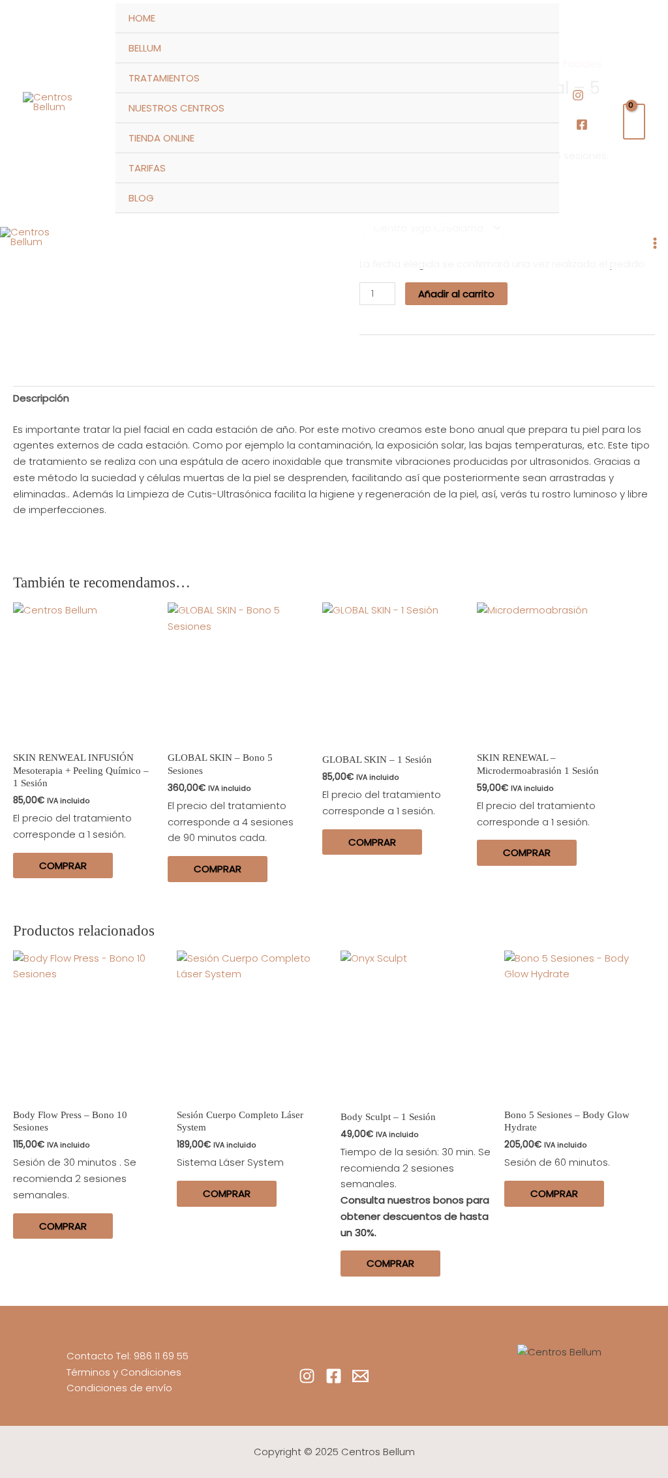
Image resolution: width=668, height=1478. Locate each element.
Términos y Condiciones (124, 1372)
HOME (142, 18)
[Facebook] (582, 124)
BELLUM (145, 48)
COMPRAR (63, 865)
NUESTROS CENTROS (176, 108)
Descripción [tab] (41, 398)
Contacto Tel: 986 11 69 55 (128, 1356)
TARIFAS (147, 168)
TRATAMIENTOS (164, 78)
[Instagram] (578, 95)
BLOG (141, 198)
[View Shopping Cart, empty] (634, 122)
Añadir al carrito (456, 294)
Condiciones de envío (119, 1388)
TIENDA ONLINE (161, 138)
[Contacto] (360, 1376)
